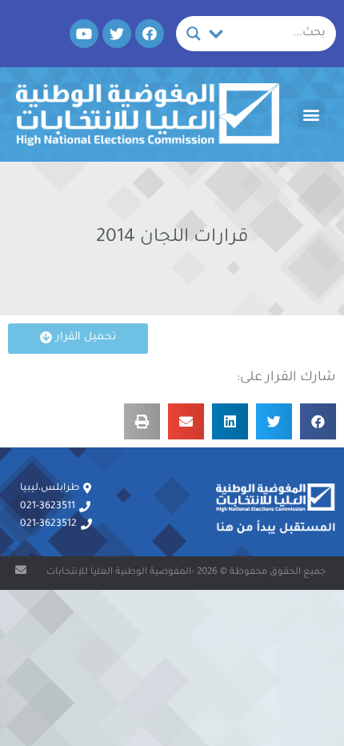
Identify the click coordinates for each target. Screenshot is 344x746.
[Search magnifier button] (193, 33)
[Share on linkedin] (230, 421)
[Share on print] (142, 421)
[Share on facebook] (318, 421)
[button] (311, 114)
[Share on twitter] (274, 421)
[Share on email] (186, 421)
